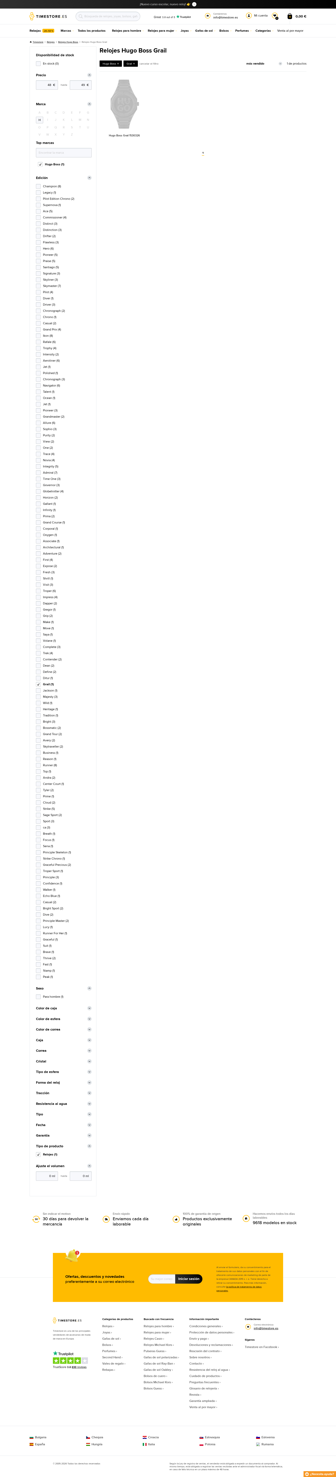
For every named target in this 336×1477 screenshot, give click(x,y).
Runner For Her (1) (55, 933)
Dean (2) (48, 665)
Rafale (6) (49, 342)
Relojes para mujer (156, 1332)
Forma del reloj (48, 1082)
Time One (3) (51, 479)
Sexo (40, 988)
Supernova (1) (52, 205)
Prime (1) (48, 796)
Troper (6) (49, 591)
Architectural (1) (53, 547)
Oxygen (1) (50, 535)
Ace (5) (47, 211)
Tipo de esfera (47, 1072)
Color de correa (48, 1029)
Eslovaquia (212, 1437)
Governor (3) (51, 485)
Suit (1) (47, 945)
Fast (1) (47, 964)
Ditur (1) (48, 678)
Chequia (97, 1437)
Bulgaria (40, 1437)
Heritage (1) (50, 709)
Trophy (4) (49, 348)
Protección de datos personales (211, 1332)
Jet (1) (47, 367)
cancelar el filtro (148, 63)
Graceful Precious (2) (57, 865)
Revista (194, 1394)
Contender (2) (52, 659)
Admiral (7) (50, 472)
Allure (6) (49, 423)
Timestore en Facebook (261, 1347)
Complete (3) (51, 647)
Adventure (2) (52, 553)
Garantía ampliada (202, 1401)
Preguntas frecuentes (204, 1382)
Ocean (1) (49, 398)
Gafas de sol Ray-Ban (158, 1363)
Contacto (195, 1363)
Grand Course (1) (54, 522)
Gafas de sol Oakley (157, 1369)
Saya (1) (48, 634)
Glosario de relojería (203, 1388)
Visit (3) (48, 584)
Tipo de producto (49, 1146)
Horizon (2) (50, 497)
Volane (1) (49, 640)
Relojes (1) (50, 1154)
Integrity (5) (50, 466)
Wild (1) (47, 703)
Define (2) (49, 672)
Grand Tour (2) (52, 734)
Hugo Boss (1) (54, 164)
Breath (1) (49, 833)
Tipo (39, 1114)
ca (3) (46, 827)
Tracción (42, 1093)
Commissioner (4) (54, 217)
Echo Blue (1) (51, 896)
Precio (41, 75)
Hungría (97, 1444)
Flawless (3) (51, 242)
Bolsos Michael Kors (157, 1382)
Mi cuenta (261, 15)
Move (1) (48, 628)
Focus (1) (48, 840)
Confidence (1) (52, 883)
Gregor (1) (49, 609)
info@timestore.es (266, 1328)
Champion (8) (52, 186)
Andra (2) (49, 777)
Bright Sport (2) (53, 908)
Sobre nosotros (199, 1357)
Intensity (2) (51, 354)
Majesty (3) (50, 696)
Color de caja (46, 1008)
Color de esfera (48, 1019)
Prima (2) (49, 516)
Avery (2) (49, 740)
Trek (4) (48, 653)
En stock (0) (51, 63)
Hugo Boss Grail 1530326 (124, 135)
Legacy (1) (49, 192)
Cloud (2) (49, 802)
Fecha (41, 1125)
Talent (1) (48, 391)
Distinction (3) (52, 230)
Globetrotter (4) (53, 491)
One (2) (48, 447)
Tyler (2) (48, 790)
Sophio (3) (50, 429)
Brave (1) (48, 952)
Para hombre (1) (53, 996)
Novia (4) (49, 460)
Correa (41, 1050)
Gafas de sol (110, 1338)
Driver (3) (49, 304)
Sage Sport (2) (52, 815)
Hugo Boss (109, 64)
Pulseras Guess (154, 1351)
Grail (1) (48, 684)
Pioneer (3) (50, 410)
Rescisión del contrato (204, 1351)
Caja (39, 1040)
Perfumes (108, 1351)
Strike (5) (49, 808)
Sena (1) (48, 846)
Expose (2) (50, 566)
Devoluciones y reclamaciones (210, 1345)
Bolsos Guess (153, 1388)
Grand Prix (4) (52, 329)
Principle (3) (51, 877)
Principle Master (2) (56, 921)
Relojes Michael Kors (158, 1345)
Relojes (51, 41)
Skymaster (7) (52, 286)
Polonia (210, 1444)
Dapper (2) (50, 603)
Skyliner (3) (50, 279)
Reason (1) (49, 759)
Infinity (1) (49, 510)
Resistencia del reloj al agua (208, 1369)
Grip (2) (48, 616)
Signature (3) (51, 273)
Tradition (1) (50, 715)
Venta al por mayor (202, 1407)
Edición (42, 178)
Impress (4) (50, 597)
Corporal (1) (50, 528)
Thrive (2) (49, 958)
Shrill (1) (48, 578)
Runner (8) (50, 765)
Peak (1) (48, 977)
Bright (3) (49, 721)
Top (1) (47, 771)
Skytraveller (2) (53, 746)
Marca (41, 104)
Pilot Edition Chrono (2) (58, 198)
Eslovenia (268, 1437)
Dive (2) (48, 914)
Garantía (43, 1135)
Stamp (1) (49, 970)
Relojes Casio (153, 1338)
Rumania (268, 1444)
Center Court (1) (53, 784)
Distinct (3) (50, 223)
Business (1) (50, 752)
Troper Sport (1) (53, 871)
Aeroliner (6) (51, 360)
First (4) (48, 559)
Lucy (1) (48, 927)
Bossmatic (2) (52, 728)
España (40, 1444)
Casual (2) (49, 323)
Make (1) (48, 622)
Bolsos (106, 1345)
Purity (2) (49, 435)
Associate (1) (51, 541)
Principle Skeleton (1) (57, 852)
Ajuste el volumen (50, 1166)
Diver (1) (48, 298)
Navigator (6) (51, 385)
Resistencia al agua (51, 1104)
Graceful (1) (50, 939)
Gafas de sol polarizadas (160, 1357)
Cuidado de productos (204, 1376)
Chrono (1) (49, 317)
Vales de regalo (113, 1363)
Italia (151, 1444)
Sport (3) (48, 821)
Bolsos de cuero (154, 1376)
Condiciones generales (205, 1326)
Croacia (153, 1437)
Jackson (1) (50, 690)
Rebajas (107, 1369)
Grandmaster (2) (53, 416)
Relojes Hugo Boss (68, 41)
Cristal (41, 1061)
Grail (129, 64)
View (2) (48, 441)
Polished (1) (50, 373)
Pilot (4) (48, 292)
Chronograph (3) (54, 379)
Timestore (38, 41)
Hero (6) (48, 248)
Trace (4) (48, 454)
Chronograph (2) (54, 311)
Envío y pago (198, 1338)
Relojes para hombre (158, 1326)
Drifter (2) (49, 236)
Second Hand (111, 1357)
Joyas (106, 1332)
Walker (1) (49, 889)
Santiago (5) (51, 267)
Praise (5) (49, 261)
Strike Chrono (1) (54, 858)
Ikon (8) (48, 335)
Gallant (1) (49, 503)
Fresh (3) (49, 572)
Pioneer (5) (50, 254)
